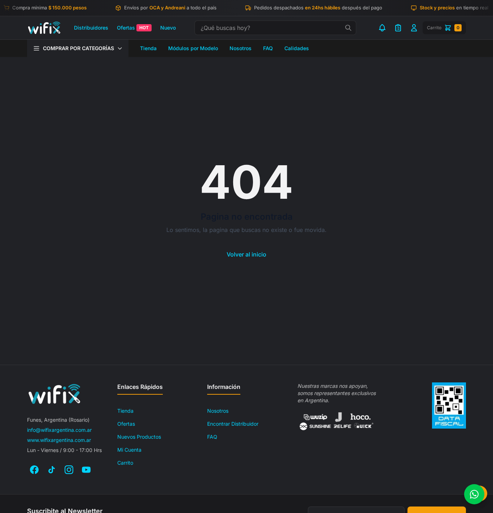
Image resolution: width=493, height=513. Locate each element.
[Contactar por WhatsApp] (474, 494)
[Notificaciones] (382, 28)
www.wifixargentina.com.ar (59, 440)
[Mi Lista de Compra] (398, 28)
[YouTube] (86, 469)
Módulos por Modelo (193, 48)
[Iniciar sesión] (414, 28)
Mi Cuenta (129, 450)
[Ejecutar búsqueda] (348, 28)
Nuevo (168, 28)
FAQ (268, 48)
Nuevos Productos (139, 437)
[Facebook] (34, 469)
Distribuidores (91, 28)
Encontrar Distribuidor (232, 424)
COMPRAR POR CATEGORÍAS (78, 48)
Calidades (296, 48)
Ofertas (133, 28)
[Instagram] (69, 469)
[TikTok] (51, 469)
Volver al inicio (246, 254)
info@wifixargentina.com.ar (59, 430)
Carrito (125, 463)
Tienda (148, 48)
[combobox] (275, 28)
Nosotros (241, 48)
